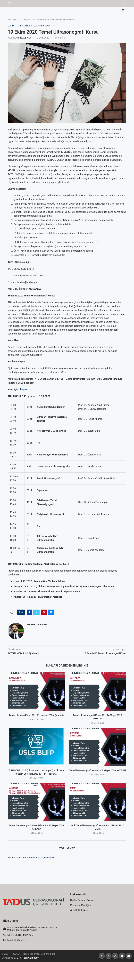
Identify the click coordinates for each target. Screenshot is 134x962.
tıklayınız (24, 389)
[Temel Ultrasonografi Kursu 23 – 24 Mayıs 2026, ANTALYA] (97, 691)
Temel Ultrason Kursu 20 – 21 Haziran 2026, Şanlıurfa (36, 715)
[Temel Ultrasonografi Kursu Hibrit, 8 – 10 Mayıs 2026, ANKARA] (36, 802)
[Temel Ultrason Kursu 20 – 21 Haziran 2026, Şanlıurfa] (36, 691)
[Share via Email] (51, 612)
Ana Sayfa (12, 19)
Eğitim (27, 19)
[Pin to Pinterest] (44, 612)
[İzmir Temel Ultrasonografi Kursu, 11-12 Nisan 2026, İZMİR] (97, 802)
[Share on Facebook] (29, 612)
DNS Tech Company (28, 957)
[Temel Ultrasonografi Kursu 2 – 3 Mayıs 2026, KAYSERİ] (97, 747)
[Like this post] (22, 612)
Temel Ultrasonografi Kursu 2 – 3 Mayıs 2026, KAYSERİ (97, 770)
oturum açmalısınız (43, 857)
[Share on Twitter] (36, 612)
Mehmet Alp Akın (22, 37)
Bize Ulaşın (10, 920)
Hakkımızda (78, 894)
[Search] (124, 3)
